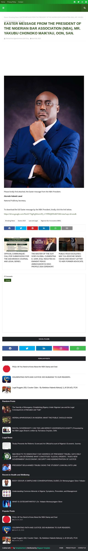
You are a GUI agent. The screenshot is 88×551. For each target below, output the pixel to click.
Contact (20, 2)
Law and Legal (33, 221)
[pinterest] (86, 2)
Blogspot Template (43, 548)
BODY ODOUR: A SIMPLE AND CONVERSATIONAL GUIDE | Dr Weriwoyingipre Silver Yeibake (48, 481)
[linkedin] (44, 348)
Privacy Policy (11, 2)
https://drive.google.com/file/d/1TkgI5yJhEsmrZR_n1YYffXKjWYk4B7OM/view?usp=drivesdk (40, 214)
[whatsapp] (78, 348)
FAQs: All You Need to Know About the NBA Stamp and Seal (34, 367)
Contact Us (82, 548)
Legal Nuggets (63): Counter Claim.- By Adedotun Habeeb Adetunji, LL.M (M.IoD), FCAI (44, 388)
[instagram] (82, 2)
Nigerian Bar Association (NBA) (51, 221)
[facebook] (74, 2)
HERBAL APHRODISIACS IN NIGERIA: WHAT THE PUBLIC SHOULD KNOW (42, 418)
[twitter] (78, 2)
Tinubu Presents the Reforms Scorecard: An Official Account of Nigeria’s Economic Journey (46, 444)
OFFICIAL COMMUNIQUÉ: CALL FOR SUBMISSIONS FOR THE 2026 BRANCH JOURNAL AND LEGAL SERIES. (16, 257)
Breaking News (14, 17)
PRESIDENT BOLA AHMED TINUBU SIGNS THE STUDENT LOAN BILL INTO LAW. (44, 465)
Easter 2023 (22, 221)
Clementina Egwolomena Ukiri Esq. (17, 38)
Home (3, 2)
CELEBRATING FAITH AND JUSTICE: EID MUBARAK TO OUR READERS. (41, 377)
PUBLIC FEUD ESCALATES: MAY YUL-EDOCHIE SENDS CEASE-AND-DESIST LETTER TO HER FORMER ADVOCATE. (71, 257)
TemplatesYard (20, 548)
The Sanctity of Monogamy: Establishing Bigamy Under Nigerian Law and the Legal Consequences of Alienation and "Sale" (43, 408)
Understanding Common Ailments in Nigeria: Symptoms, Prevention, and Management (44, 491)
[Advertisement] (44, 60)
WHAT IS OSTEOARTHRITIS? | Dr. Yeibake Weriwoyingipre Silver (37, 502)
